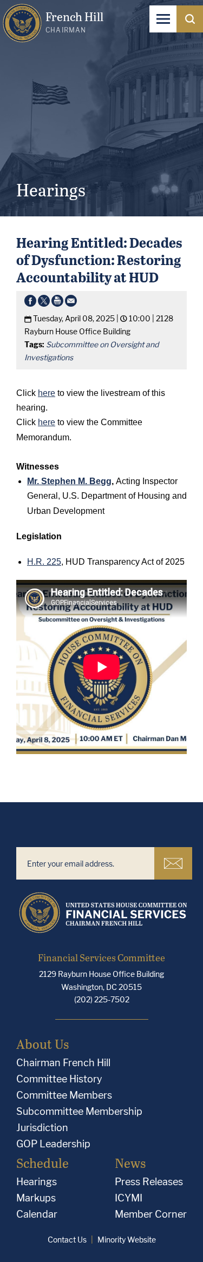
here (46, 393)
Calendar (36, 1214)
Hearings (36, 1181)
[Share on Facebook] (30, 302)
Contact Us (67, 1239)
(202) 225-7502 (101, 999)
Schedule (42, 1163)
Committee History (59, 1079)
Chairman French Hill (63, 1062)
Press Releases (149, 1181)
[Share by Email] (71, 302)
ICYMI (128, 1198)
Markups (36, 1198)
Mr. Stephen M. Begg (69, 481)
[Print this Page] (57, 302)
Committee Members (64, 1095)
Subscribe (173, 863)
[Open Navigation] (162, 18)
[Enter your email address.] (85, 863)
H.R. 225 (44, 561)
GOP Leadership (53, 1143)
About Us (42, 1044)
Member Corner (151, 1214)
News (130, 1163)
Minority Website (126, 1239)
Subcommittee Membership (79, 1111)
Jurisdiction (42, 1127)
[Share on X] (44, 302)
